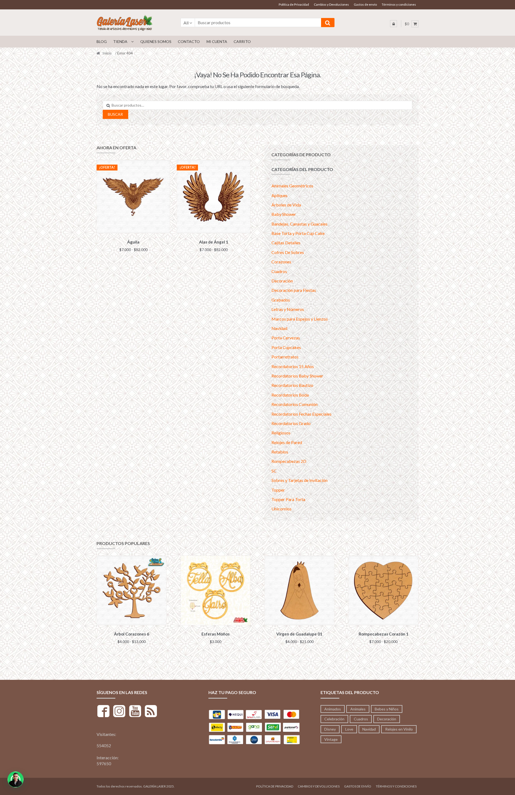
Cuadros (279, 271)
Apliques (279, 195)
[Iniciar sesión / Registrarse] (393, 23)
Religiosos (280, 432)
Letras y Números (287, 309)
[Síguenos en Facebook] (103, 712)
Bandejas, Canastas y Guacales (299, 223)
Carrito (242, 41)
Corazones (281, 261)
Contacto (189, 41)
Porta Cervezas (285, 337)
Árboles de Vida (286, 204)
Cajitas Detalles (285, 242)
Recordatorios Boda (290, 394)
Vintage (331, 739)
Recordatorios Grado (291, 423)
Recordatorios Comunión (294, 404)
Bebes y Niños (387, 709)
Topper (278, 489)
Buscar (115, 114)
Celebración (334, 719)
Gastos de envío (365, 4)
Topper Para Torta (288, 499)
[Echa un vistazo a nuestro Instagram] (119, 712)
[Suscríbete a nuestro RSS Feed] (151, 712)
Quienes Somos (155, 41)
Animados (332, 709)
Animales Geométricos (292, 185)
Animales (358, 709)
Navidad (279, 328)
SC (274, 470)
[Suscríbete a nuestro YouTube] (135, 712)
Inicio (107, 53)
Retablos (279, 451)
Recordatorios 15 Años (292, 366)
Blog (102, 41)
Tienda (120, 41)
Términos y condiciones (399, 4)
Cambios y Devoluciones (331, 4)
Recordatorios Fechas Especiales (301, 413)
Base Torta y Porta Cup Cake (298, 233)
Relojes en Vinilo (399, 729)
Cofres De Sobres (287, 252)
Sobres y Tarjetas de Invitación (299, 480)
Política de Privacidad (294, 4)
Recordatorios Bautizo (292, 385)
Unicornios (281, 508)
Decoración (282, 280)
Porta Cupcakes (286, 347)
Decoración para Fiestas (293, 290)
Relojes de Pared (286, 442)
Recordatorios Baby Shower (297, 375)
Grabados (280, 299)
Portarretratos (285, 356)
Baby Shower (283, 214)
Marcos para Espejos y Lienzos (299, 318)
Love (349, 729)
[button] (16, 779)
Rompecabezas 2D (288, 461)
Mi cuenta (217, 41)
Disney (330, 729)
